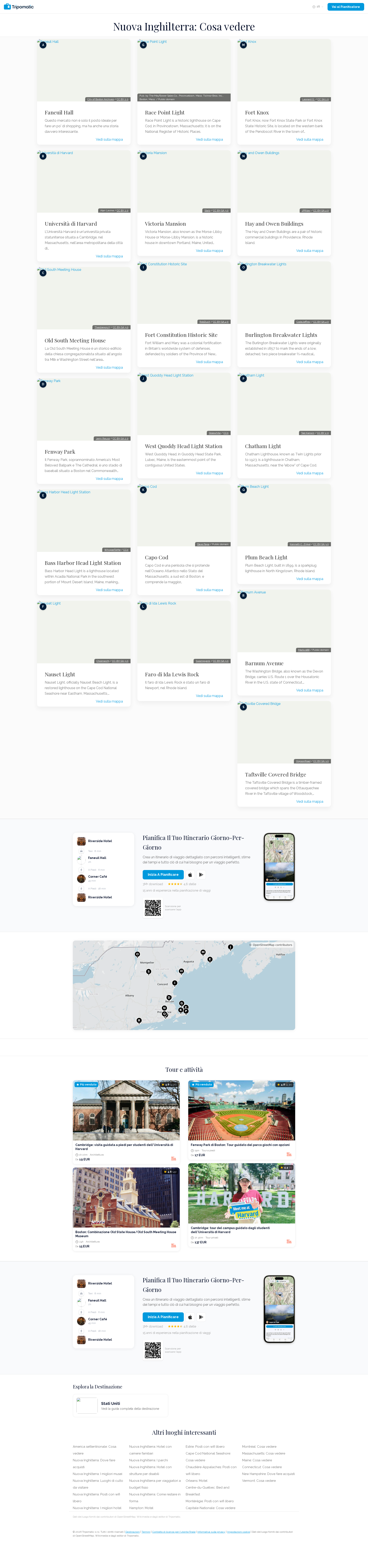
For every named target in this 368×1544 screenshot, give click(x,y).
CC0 (125, 549)
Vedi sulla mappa (109, 139)
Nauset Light (60, 674)
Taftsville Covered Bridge (275, 774)
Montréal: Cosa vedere (259, 1447)
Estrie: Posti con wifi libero (205, 1447)
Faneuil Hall (59, 112)
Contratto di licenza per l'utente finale (174, 1531)
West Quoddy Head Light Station (183, 446)
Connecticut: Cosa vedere (262, 1467)
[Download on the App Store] (190, 874)
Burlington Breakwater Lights (281, 335)
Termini (146, 1531)
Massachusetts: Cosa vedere (263, 1453)
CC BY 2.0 (122, 99)
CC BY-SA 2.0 (120, 438)
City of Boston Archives (100, 99)
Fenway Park (60, 451)
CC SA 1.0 (323, 99)
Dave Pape (203, 544)
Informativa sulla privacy (211, 1531)
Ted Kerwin (307, 432)
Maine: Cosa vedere (257, 1460)
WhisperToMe (112, 549)
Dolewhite (215, 432)
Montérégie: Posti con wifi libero (210, 1501)
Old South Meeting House (75, 340)
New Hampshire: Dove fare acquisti (268, 1474)
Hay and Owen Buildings (274, 223)
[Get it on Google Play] (201, 874)
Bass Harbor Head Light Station (83, 563)
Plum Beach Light (266, 557)
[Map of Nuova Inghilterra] (184, 985)
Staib (207, 210)
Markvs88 (304, 649)
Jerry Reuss (103, 438)
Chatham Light (263, 446)
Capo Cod (156, 557)
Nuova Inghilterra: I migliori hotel (97, 1508)
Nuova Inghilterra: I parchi (148, 1460)
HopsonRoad (303, 761)
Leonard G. (308, 99)
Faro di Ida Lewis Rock (172, 674)
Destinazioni (132, 1531)
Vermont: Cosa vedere (259, 1481)
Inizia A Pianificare (163, 875)
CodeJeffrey (303, 321)
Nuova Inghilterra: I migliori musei (97, 1474)
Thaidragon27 (102, 327)
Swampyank (203, 660)
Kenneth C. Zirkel (300, 544)
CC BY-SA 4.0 (221, 321)
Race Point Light (165, 112)
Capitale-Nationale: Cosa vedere (210, 1508)
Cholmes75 (102, 660)
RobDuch (205, 321)
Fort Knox (257, 112)
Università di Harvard (71, 223)
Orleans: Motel (196, 1481)
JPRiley (306, 210)
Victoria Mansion (165, 223)
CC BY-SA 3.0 (120, 327)
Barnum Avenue (264, 663)
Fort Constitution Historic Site (181, 335)
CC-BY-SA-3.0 (120, 660)
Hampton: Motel (141, 1508)
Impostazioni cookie (238, 1531)
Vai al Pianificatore (346, 7)
